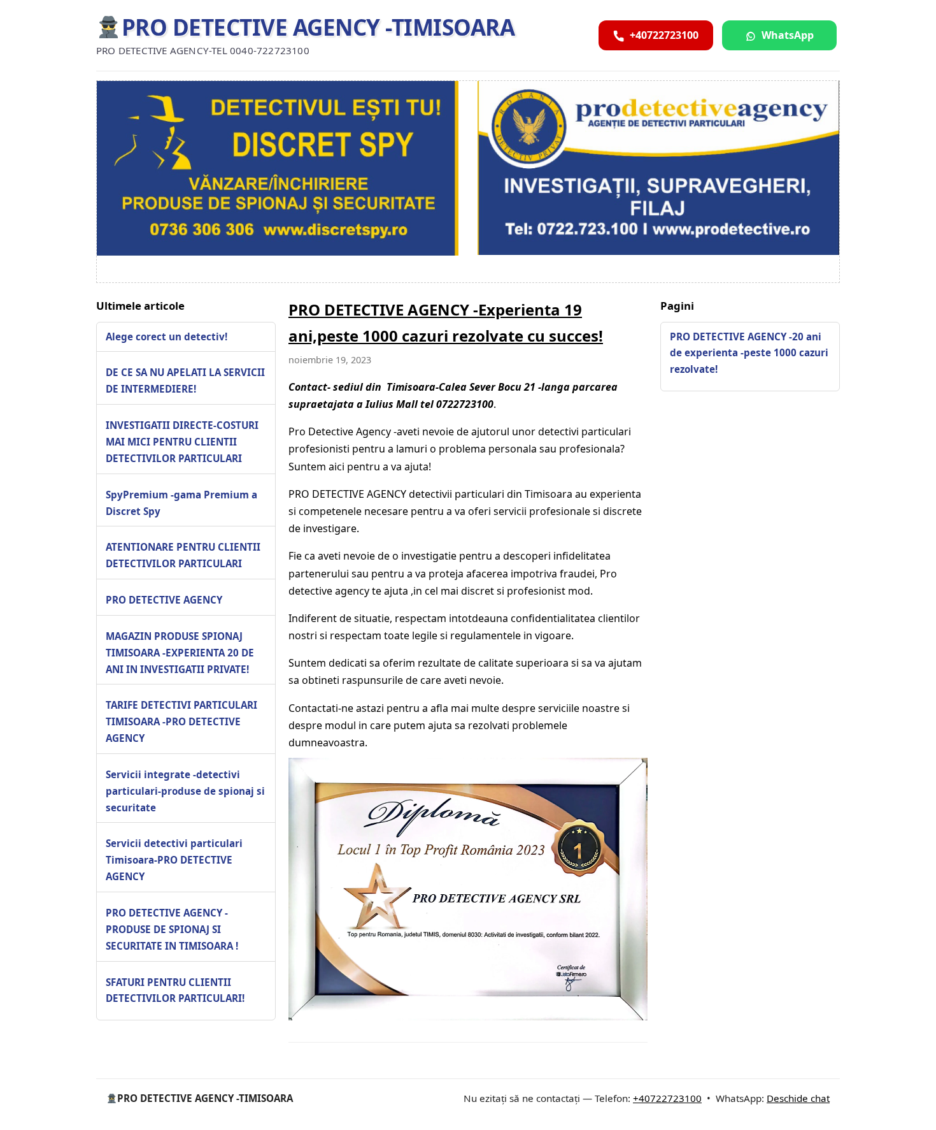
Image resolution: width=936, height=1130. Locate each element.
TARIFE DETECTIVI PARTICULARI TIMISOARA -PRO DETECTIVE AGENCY (181, 721)
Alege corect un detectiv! (166, 336)
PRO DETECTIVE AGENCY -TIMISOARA (318, 27)
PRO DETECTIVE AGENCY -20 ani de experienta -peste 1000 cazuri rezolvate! (749, 352)
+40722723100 (667, 1098)
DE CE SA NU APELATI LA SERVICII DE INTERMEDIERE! (185, 380)
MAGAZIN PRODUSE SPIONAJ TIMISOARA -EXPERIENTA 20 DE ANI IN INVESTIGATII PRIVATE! (180, 653)
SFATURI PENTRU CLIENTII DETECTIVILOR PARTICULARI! (175, 989)
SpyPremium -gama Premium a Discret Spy (181, 502)
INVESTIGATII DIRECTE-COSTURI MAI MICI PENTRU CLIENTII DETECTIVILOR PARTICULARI (182, 442)
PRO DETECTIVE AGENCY (164, 599)
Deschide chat (798, 1098)
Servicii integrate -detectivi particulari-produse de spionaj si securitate (185, 791)
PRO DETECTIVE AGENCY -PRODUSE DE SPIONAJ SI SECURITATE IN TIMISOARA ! (172, 929)
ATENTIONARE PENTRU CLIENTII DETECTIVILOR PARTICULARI (183, 555)
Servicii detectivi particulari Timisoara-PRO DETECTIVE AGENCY (174, 860)
